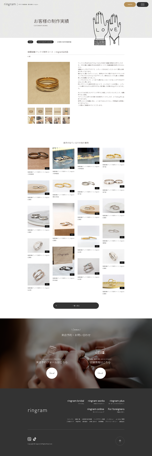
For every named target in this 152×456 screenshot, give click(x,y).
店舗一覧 (77, 419)
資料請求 (85, 421)
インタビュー (110, 419)
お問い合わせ (93, 421)
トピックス (70, 419)
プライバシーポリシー (111, 421)
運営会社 (121, 421)
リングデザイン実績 (99, 419)
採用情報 (101, 421)
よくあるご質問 (120, 419)
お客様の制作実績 (87, 419)
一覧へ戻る (76, 306)
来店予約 (78, 421)
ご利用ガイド (70, 421)
